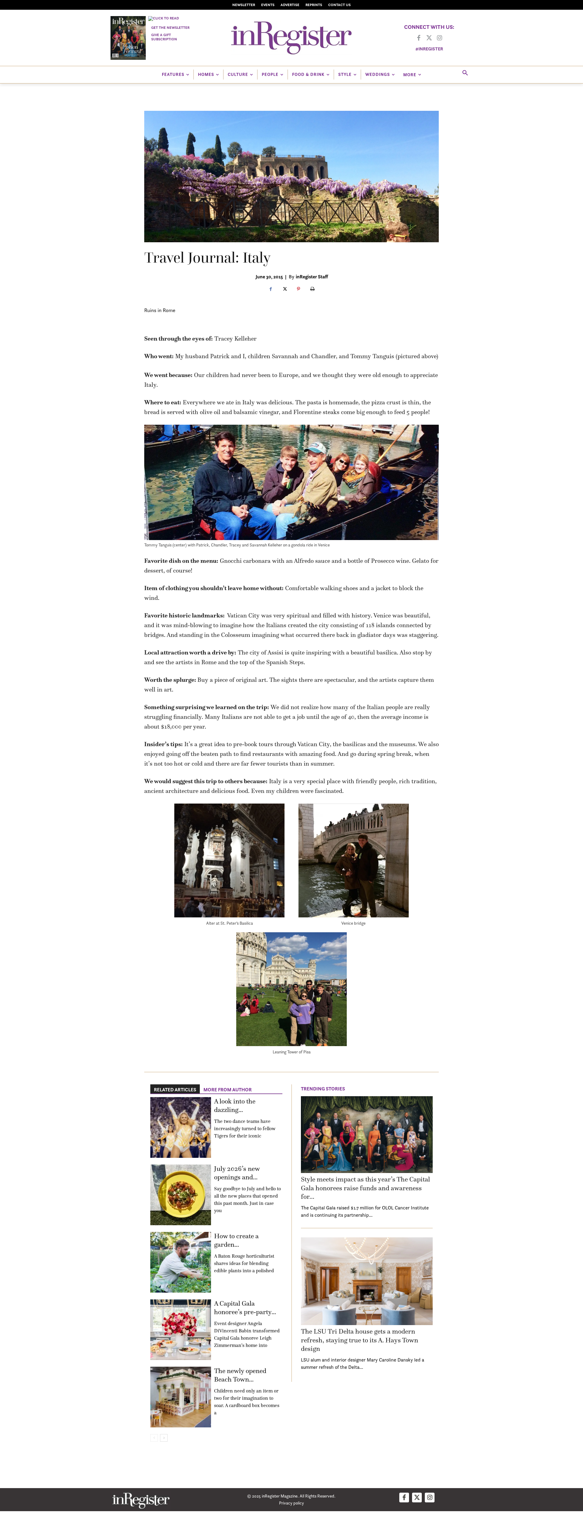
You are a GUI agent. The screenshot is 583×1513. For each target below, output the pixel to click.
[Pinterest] (298, 289)
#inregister (429, 49)
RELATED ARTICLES (175, 1089)
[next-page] (164, 1438)
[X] (284, 289)
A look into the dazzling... (234, 1105)
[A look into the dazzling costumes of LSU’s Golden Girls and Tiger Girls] (180, 1127)
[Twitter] (429, 38)
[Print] (312, 289)
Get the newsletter (170, 27)
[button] (465, 73)
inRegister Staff (312, 277)
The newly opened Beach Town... (240, 1375)
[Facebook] (419, 38)
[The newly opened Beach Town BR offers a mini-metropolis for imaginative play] (180, 1397)
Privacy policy (291, 1502)
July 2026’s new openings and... (237, 1173)
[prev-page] (154, 1438)
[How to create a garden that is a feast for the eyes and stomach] (180, 1262)
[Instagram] (439, 38)
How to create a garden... (236, 1240)
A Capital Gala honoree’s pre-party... (245, 1307)
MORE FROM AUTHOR (227, 1089)
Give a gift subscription (164, 36)
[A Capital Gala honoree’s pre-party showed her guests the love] (180, 1329)
